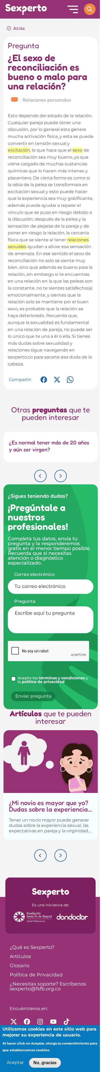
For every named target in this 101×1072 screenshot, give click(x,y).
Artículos (20, 956)
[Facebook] (44, 382)
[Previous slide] (40, 475)
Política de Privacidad (36, 975)
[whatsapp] (70, 382)
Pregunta (25, 601)
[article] (51, 785)
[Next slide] (60, 475)
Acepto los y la (53, 680)
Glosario (19, 965)
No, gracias (45, 1062)
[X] (57, 382)
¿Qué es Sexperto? (32, 947)
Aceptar (15, 1063)
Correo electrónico (34, 574)
